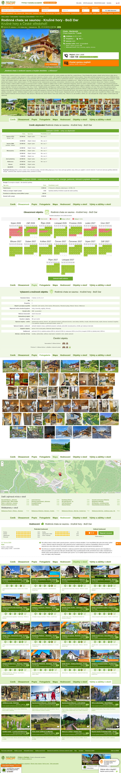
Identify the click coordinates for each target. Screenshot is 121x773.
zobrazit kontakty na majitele (88, 56)
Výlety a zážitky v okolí (100, 119)
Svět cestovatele (54, 763)
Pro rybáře (57, 13)
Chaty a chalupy (5, 16)
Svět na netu (45, 763)
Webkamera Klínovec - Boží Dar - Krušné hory (74, 511)
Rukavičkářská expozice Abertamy (101, 504)
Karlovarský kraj (33, 27)
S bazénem (36, 13)
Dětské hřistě (28, 13)
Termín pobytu (45, 7)
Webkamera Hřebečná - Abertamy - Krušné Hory (44, 511)
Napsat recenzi (106, 533)
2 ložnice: (69, 36)
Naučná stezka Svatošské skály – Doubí (104, 731)
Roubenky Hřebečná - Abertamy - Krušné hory (46, 663)
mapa (59, 27)
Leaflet (104, 492)
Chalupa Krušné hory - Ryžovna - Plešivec (15, 663)
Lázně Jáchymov (36, 499)
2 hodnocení (27, 596)
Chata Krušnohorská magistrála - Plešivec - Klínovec (18, 607)
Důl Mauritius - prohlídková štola (100, 503)
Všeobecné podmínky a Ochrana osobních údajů (60, 750)
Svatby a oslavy (97, 13)
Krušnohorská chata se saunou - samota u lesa (17, 579)
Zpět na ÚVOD (115, 750)
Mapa (55, 119)
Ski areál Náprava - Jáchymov (9, 499)
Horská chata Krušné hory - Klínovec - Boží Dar (76, 579)
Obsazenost (23, 119)
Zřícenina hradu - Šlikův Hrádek (9, 501)
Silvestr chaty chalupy (36, 763)
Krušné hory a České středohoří (26, 16)
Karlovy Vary (24, 27)
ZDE (24, 586)
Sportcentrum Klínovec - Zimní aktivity (44, 703)
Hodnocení (65, 119)
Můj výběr (78, 3)
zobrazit (51, 64)
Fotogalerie (45, 119)
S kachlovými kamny (76, 13)
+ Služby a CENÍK (11, 766)
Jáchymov (13, 27)
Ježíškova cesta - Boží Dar (10, 703)
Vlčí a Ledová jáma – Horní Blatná (102, 703)
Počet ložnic (95, 7)
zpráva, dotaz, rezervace (80, 63)
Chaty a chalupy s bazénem (22, 763)
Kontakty (109, 3)
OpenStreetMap (111, 492)
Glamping (104, 13)
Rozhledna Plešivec (67, 499)
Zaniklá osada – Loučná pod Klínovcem (14, 731)
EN (118, 3)
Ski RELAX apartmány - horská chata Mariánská (47, 579)
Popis (34, 119)
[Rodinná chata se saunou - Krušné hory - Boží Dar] (12, 366)
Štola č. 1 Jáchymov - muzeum (9, 503)
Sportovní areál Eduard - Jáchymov (41, 501)
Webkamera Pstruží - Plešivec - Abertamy (12, 511)
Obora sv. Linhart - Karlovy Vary (72, 731)
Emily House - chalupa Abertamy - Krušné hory (76, 663)
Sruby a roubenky (65, 13)
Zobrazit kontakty (24, 576)
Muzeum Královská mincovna (9, 504)
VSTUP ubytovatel (88, 3)
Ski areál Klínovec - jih (67, 501)
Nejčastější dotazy (28, 750)
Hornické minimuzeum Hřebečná (100, 499)
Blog (75, 750)
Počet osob (85, 7)
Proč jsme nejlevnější (6, 750)
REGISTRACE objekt (99, 3)
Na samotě (42, 13)
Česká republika (14, 16)
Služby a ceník (18, 750)
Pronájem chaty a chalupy (8, 763)
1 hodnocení (27, 568)
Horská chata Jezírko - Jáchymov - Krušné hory (77, 607)
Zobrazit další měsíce (60, 278)
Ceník (12, 119)
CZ (116, 3)
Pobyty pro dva (50, 13)
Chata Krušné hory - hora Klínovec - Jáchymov (106, 635)
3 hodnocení (116, 624)
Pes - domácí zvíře (19, 13)
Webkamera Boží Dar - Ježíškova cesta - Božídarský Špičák (104, 511)
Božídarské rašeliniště (97, 501)
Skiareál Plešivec (66, 504)
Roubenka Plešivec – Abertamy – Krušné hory (46, 635)
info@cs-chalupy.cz (27, 758)
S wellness (110, 13)
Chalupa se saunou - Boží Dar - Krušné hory (75, 635)
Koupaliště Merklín (36, 503)
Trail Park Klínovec (66, 503)
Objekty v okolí (80, 119)
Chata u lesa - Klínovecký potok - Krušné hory (16, 635)
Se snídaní (117, 13)
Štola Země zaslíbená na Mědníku (42, 731)
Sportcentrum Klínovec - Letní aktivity (73, 703)
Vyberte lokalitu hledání (7, 7)
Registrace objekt (89, 750)
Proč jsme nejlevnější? (50, 2)
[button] (60, 474)
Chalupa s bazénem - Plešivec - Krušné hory (46, 607)
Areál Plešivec (35, 504)
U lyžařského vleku (87, 13)
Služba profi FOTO (40, 750)
